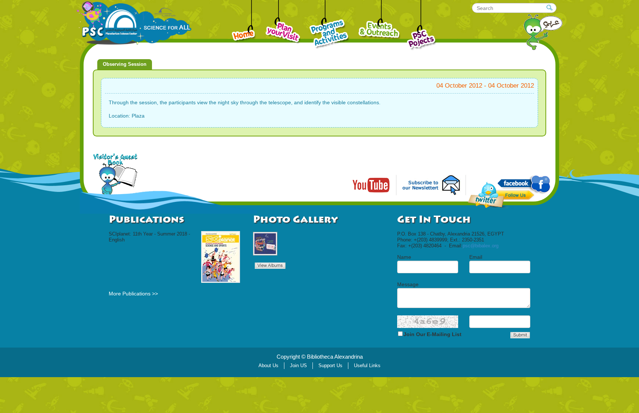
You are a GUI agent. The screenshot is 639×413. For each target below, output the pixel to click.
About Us (268, 365)
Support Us (330, 365)
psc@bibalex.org (480, 245)
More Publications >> (133, 294)
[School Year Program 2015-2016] (265, 243)
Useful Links (367, 365)
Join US (298, 365)
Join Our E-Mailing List (432, 334)
